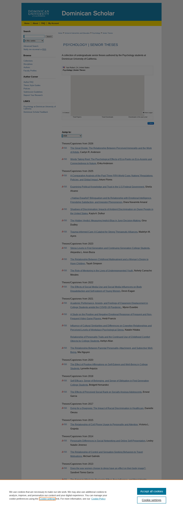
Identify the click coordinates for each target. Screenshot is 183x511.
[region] (91, 495)
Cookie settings (47, 499)
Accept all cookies (151, 491)
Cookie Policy (98, 499)
